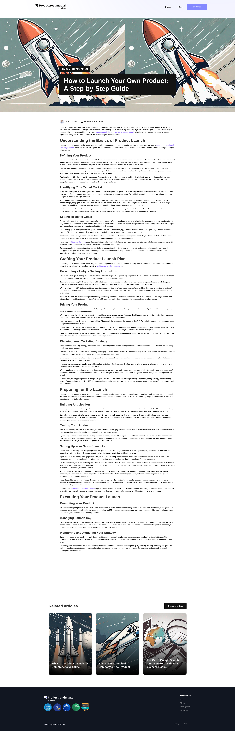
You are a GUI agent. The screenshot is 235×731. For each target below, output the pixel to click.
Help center (184, 710)
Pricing (182, 703)
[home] (50, 6)
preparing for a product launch (83, 488)
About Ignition (185, 707)
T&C (185, 724)
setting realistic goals (78, 242)
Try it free (197, 7)
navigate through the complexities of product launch (114, 132)
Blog (181, 699)
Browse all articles (175, 606)
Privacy (176, 724)
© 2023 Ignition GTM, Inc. (55, 724)
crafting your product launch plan (109, 266)
